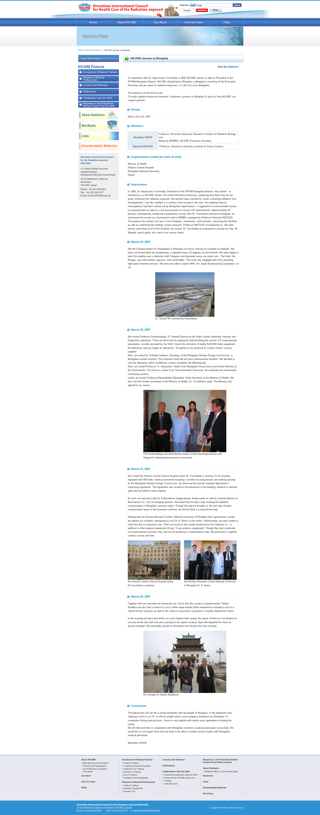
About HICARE (127, 22)
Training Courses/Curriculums (137, 766)
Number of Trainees (132, 772)
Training (167, 781)
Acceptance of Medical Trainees (100, 72)
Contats (187, 10)
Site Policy (208, 793)
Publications (89, 91)
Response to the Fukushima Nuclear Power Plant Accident (99, 104)
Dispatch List (129, 791)
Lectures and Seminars (95, 85)
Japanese (202, 10)
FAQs (227, 22)
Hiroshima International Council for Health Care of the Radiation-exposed (120, 7)
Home (93, 22)
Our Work (160, 22)
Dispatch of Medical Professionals (93, 78)
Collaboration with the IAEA (97, 98)
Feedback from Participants (136, 778)
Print (215, 10)
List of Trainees (130, 775)
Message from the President (95, 763)
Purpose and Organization (94, 766)
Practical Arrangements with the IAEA (180, 775)
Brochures (208, 776)
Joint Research (171, 784)
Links (205, 782)
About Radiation (211, 768)
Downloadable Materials (214, 787)
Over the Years (193, 22)
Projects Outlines (131, 763)
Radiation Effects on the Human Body (221, 771)
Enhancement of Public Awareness (179, 778)
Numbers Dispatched (133, 788)
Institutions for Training (134, 769)
